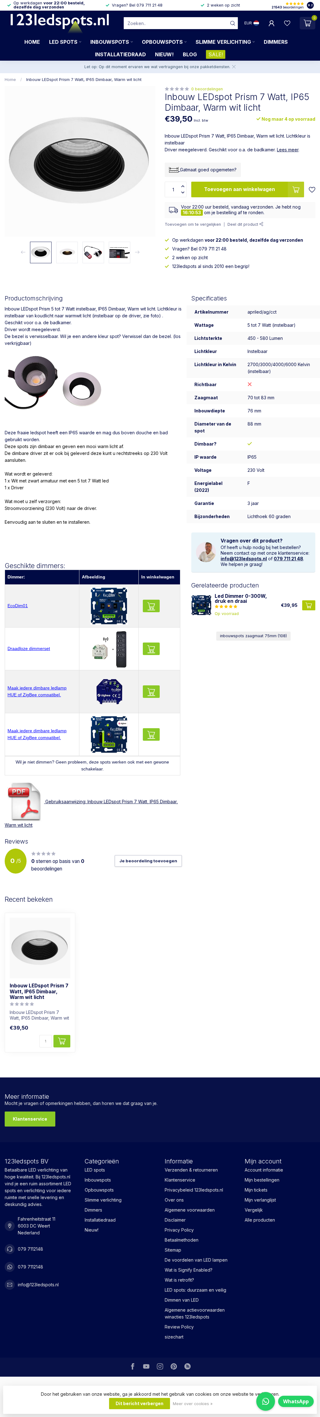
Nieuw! (164, 54)
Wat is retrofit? (179, 1280)
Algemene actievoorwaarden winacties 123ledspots (195, 1313)
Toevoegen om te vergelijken (193, 224)
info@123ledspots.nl (244, 558)
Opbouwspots (162, 42)
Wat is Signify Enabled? (188, 1270)
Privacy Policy (179, 1230)
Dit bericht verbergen (139, 1403)
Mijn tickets (256, 1190)
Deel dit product (243, 224)
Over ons (174, 1200)
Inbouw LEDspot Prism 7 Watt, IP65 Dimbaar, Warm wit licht (84, 79)
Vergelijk (254, 1210)
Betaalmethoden (181, 1240)
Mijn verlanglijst (260, 1200)
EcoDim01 (18, 605)
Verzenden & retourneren (191, 1169)
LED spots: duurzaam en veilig (195, 1290)
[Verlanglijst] (287, 23)
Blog (190, 54)
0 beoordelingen (207, 89)
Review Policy (179, 1326)
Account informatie (264, 1169)
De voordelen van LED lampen (196, 1260)
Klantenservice (30, 1119)
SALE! (215, 54)
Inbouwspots (109, 42)
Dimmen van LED (182, 1300)
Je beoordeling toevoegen (148, 860)
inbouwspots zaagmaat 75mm (253, 635)
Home (32, 42)
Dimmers (276, 42)
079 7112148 (30, 1249)
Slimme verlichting (223, 42)
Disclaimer (175, 1220)
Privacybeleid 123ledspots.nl (194, 1190)
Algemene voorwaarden (190, 1210)
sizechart (174, 1336)
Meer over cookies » (192, 1403)
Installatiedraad (120, 54)
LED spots (63, 42)
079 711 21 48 (288, 558)
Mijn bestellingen (262, 1180)
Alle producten (260, 1220)
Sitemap (173, 1250)
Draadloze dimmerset (29, 648)
